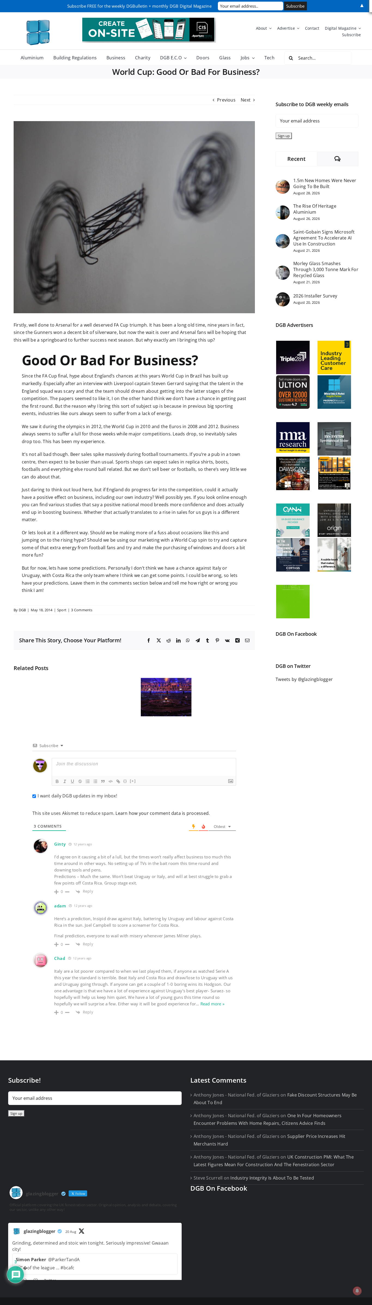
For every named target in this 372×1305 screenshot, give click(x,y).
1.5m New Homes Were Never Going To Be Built (324, 183)
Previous (226, 100)
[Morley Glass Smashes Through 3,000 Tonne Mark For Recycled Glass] (283, 269)
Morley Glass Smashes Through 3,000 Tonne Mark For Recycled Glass (325, 269)
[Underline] (72, 781)
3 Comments (81, 609)
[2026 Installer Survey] (283, 296)
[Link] (118, 781)
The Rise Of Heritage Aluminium (314, 209)
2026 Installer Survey (315, 296)
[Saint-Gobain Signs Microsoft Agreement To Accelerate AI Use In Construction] (283, 238)
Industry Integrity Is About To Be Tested (272, 1178)
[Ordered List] (88, 781)
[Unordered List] (95, 781)
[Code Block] (110, 781)
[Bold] (57, 781)
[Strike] (80, 781)
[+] (133, 781)
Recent (296, 158)
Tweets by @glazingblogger (304, 679)
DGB (22, 609)
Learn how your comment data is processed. (162, 813)
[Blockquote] (103, 781)
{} (125, 781)
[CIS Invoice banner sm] (149, 20)
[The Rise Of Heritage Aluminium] (283, 209)
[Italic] (65, 781)
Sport (61, 609)
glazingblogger (39, 1231)
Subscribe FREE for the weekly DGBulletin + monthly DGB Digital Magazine (139, 6)
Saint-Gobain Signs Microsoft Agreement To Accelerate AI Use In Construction (324, 238)
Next (246, 100)
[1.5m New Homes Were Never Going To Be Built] (283, 183)
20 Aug (70, 1231)
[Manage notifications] (357, 1290)
